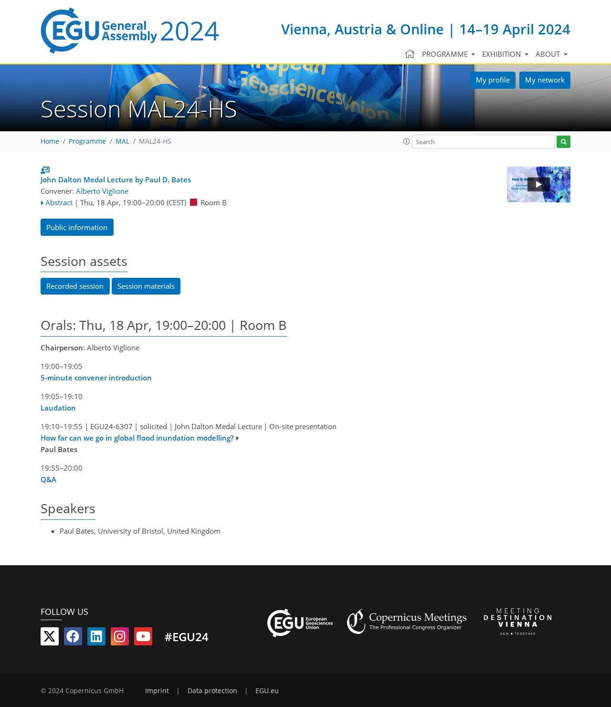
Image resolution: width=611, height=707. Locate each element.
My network (545, 79)
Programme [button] (446, 54)
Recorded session (75, 286)
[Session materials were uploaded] (45, 170)
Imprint (157, 690)
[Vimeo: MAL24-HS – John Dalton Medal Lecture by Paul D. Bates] (538, 184)
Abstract (59, 202)
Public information (76, 227)
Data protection (212, 690)
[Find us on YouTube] (143, 638)
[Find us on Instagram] (120, 638)
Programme (87, 141)
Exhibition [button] (502, 54)
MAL (122, 141)
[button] (406, 141)
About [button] (549, 54)
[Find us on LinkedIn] (96, 638)
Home (50, 141)
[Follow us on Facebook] (73, 638)
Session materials (146, 286)
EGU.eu (267, 690)
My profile (493, 79)
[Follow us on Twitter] (50, 638)
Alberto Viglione (102, 191)
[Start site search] (563, 142)
